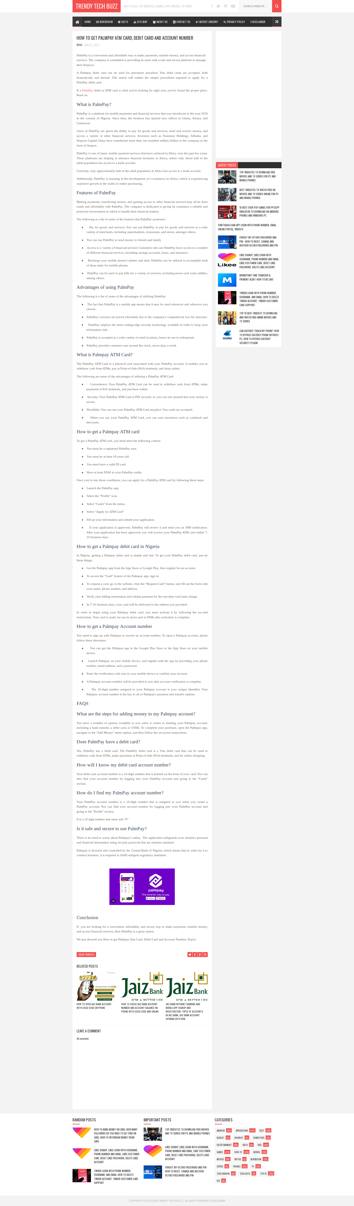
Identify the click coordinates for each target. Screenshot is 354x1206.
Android (221, 1130)
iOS (218, 1180)
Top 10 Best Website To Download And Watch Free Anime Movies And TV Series (258, 317)
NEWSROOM (106, 22)
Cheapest (238, 1137)
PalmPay (87, 90)
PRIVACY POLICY (235, 22)
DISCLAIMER (259, 22)
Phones (236, 1166)
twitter (218, 6)
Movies (220, 1159)
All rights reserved (197, 1201)
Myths (238, 1159)
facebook (211, 6)
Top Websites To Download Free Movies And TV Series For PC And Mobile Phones (257, 176)
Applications (242, 1130)
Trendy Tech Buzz (97, 6)
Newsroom (256, 1159)
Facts (245, 1145)
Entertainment (224, 1145)
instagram (225, 6)
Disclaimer (218, 1201)
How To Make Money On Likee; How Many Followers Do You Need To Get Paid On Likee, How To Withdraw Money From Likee (115, 1135)
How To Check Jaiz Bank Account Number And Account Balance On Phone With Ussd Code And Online (140, 1007)
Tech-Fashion (223, 1173)
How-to (238, 1152)
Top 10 (263, 1173)
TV (253, 1166)
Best (262, 1130)
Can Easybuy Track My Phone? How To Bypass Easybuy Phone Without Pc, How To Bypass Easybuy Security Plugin (259, 337)
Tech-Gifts (245, 1173)
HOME (88, 22)
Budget (220, 1137)
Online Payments (86, 954)
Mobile (256, 1152)
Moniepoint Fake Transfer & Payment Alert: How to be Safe (256, 277)
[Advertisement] (248, 94)
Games (220, 1152)
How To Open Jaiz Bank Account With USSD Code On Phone (94, 1005)
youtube (233, 6)
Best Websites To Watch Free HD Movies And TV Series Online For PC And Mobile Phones (259, 194)
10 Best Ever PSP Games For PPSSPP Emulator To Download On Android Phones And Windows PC (259, 211)
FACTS (124, 22)
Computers (258, 1137)
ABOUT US (162, 22)
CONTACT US (183, 22)
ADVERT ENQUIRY (208, 22)
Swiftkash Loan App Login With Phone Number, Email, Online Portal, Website (247, 227)
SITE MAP (142, 22)
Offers (220, 1166)
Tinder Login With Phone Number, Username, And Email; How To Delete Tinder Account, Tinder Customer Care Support (259, 299)
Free (260, 1145)
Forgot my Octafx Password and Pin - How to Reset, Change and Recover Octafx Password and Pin (258, 241)
